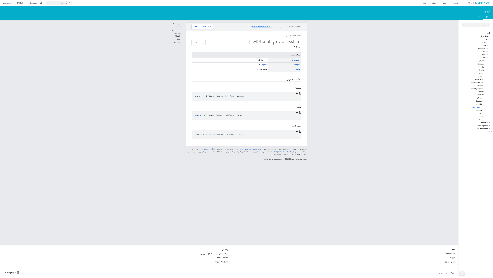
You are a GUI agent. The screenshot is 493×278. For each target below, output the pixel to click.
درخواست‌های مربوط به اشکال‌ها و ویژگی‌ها (213, 254)
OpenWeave (296, 35)
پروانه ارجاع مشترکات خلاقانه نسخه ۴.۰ (249, 149)
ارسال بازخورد (198, 42)
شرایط (453, 273)
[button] (475, 33)
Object (264, 64)
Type (298, 69)
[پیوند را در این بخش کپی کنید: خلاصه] (290, 46)
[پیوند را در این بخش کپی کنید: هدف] (293, 107)
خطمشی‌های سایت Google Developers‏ (287, 152)
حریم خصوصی (444, 273)
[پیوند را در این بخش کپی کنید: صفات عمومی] (282, 79)
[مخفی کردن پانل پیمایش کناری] (462, 273)
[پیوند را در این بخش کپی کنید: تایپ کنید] (288, 126)
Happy (444, 3)
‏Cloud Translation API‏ (261, 27)
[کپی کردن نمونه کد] (299, 93)
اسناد (478, 16)
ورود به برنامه (7, 3)
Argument (296, 60)
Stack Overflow (221, 262)
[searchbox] (476, 25)
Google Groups (222, 258)
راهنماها (455, 3)
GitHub (20, 3)
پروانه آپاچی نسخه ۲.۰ (210, 149)
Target (297, 64)
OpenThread (450, 262)
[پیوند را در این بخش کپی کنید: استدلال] (290, 88)
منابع (424, 3)
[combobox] (59, 3)
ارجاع (434, 3)
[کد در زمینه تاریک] (296, 93)
